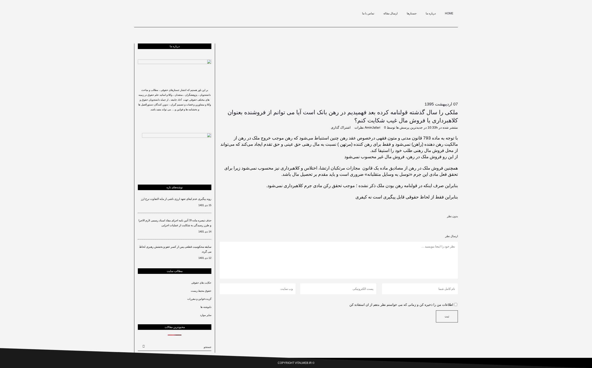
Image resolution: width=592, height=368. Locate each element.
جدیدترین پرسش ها (409, 127)
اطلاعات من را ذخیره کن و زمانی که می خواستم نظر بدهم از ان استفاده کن (401, 304)
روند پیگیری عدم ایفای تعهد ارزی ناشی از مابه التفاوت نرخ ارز (176, 199)
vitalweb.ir (303, 363)
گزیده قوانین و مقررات (199, 298)
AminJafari (372, 127)
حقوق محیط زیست (201, 290)
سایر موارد (205, 315)
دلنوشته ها (205, 307)
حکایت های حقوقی (201, 282)
